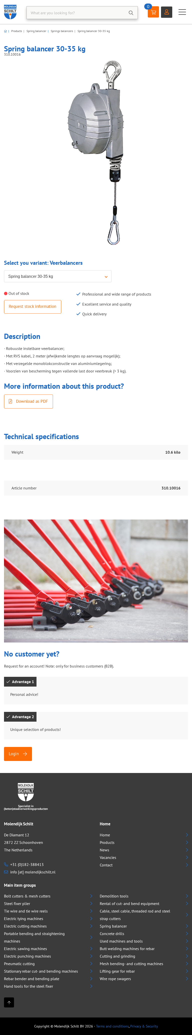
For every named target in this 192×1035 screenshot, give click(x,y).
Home (105, 834)
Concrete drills (112, 933)
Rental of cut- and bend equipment (129, 903)
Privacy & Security (144, 1026)
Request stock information (32, 306)
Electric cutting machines (25, 926)
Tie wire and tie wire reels (26, 911)
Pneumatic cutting (19, 963)
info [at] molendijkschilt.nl (32, 871)
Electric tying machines (23, 918)
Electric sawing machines (25, 948)
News (104, 849)
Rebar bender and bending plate (31, 978)
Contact (106, 864)
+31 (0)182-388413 (26, 864)
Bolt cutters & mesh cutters (27, 895)
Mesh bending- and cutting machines (131, 963)
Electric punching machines (27, 956)
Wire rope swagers (115, 978)
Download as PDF (31, 401)
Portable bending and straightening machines (34, 937)
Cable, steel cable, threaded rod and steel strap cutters (135, 915)
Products (16, 31)
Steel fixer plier (17, 903)
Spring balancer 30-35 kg (93, 31)
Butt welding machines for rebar (127, 948)
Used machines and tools (121, 941)
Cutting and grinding (117, 956)
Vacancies (108, 857)
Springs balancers (61, 31)
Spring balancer (36, 31)
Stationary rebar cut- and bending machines (41, 971)
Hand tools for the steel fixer (28, 986)
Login (14, 753)
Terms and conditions (112, 1026)
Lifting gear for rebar (117, 971)
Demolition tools (114, 895)
